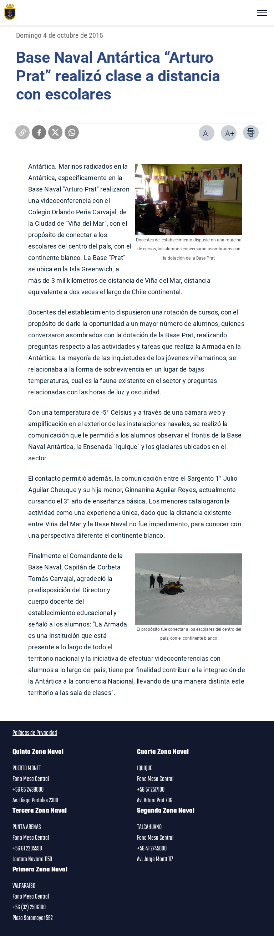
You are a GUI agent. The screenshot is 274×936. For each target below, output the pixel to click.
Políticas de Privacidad (34, 733)
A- (206, 133)
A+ (229, 133)
